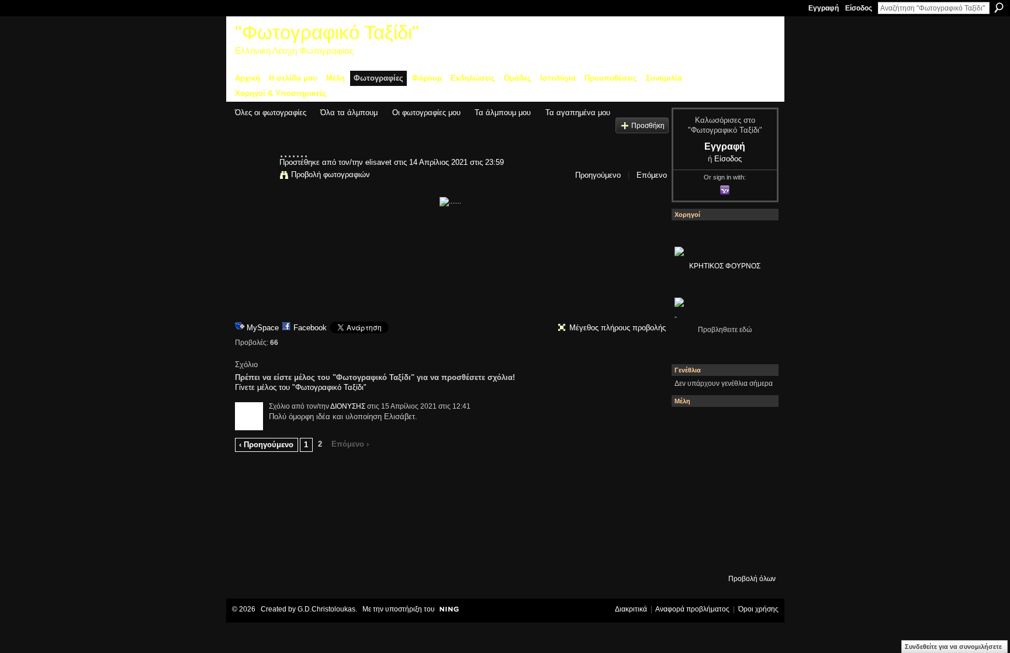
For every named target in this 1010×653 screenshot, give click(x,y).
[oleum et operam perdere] (722, 426)
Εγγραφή (823, 8)
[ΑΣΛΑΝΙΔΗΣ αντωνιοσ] (690, 489)
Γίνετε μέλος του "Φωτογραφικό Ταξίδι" (300, 387)
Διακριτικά (631, 609)
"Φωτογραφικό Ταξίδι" (327, 32)
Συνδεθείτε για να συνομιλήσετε (953, 646)
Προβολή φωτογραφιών (330, 174)
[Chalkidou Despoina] (690, 458)
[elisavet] (253, 176)
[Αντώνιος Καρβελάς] (722, 552)
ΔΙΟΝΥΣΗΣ (347, 406)
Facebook (310, 327)
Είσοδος (858, 8)
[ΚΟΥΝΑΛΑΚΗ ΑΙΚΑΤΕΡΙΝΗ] (690, 426)
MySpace (263, 327)
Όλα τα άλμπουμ (349, 112)
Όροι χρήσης (758, 609)
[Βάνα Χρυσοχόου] (722, 458)
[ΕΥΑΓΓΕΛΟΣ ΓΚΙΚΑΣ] (722, 521)
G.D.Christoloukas (326, 609)
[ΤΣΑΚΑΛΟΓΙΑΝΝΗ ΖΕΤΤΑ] (690, 552)
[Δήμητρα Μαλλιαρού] (753, 426)
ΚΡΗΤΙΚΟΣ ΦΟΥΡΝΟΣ (724, 266)
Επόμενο (652, 175)
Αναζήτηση (999, 7)
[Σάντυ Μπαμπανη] (753, 521)
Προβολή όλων (752, 579)
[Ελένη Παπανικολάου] (753, 489)
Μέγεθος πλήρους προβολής (617, 327)
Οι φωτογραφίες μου (426, 112)
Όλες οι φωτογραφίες (270, 112)
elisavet (378, 162)
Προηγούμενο (598, 175)
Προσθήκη (648, 125)
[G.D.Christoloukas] (753, 552)
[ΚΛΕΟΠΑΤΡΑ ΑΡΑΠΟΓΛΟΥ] (722, 489)
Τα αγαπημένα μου (577, 112)
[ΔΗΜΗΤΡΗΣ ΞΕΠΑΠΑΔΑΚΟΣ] (753, 458)
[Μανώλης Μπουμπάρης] (690, 521)
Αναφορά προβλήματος (692, 609)
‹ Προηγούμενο (266, 444)
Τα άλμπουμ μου (503, 112)
